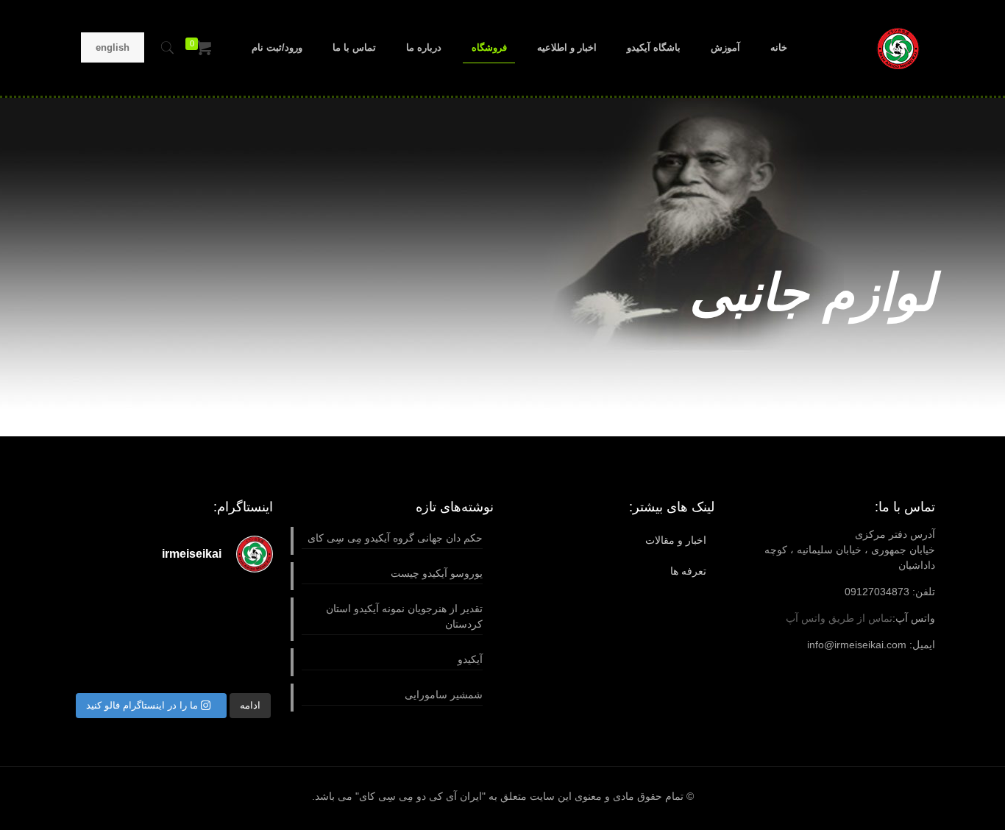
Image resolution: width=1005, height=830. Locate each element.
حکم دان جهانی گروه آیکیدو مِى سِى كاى (395, 538)
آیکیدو (470, 659)
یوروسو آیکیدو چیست (437, 573)
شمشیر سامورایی (444, 694)
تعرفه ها (688, 571)
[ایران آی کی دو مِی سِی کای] (898, 48)
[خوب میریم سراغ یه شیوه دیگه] (251, 602)
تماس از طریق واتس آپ (839, 618)
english (112, 47)
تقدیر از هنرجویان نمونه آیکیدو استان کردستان (404, 616)
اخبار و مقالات (675, 540)
